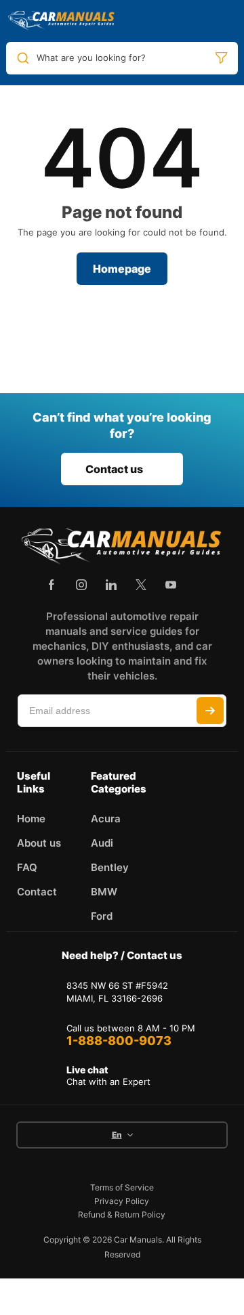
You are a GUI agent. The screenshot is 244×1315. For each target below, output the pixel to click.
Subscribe (210, 710)
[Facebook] (51, 584)
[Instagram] (81, 584)
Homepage (122, 268)
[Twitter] (141, 584)
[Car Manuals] (61, 21)
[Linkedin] (111, 584)
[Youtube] (170, 584)
